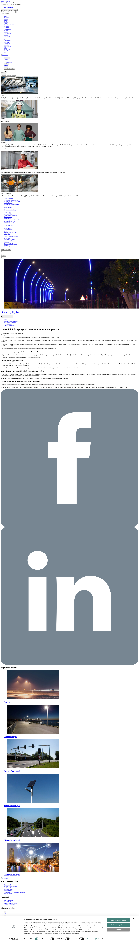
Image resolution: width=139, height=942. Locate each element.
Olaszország (7, 43)
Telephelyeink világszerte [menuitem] (10, 244)
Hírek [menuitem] (5, 231)
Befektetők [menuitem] (6, 65)
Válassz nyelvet (5, 13)
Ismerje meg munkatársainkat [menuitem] (11, 220)
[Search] (16, 12)
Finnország (6, 27)
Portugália (6, 45)
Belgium (6, 20)
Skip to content (5, 1)
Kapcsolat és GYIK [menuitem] (9, 222)
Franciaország (7, 29)
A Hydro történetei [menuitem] (8, 246)
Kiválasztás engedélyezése (118, 925)
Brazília (6, 22)
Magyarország (7, 37)
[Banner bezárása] (133, 918)
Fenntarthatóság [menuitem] (8, 62)
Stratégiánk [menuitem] (7, 242)
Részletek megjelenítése (94, 939)
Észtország (6, 26)
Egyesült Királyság (9, 24)
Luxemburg (7, 36)
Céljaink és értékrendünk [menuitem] (10, 241)
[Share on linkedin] (69, 664)
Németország (7, 40)
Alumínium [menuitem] (7, 57)
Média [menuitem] (6, 67)
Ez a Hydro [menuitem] (7, 238)
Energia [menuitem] (6, 59)
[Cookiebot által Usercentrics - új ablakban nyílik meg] (14, 939)
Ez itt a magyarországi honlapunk (9, 10)
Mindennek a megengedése (118, 920)
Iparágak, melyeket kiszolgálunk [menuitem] (12, 201)
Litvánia (6, 35)
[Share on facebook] (69, 526)
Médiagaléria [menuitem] (7, 234)
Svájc (5, 48)
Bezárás (3, 255)
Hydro (10, 312)
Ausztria (6, 19)
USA (5, 52)
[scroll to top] (1, 257)
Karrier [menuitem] (7, 212)
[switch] (52, 939)
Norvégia (6, 42)
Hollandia (6, 30)
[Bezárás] (3, 72)
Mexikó (6, 39)
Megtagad (118, 929)
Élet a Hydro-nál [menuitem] (8, 217)
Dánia (5, 23)
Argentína (6, 17)
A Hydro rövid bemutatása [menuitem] (10, 232)
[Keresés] (1, 72)
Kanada (6, 32)
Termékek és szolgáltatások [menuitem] (11, 200)
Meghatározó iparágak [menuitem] (9, 239)
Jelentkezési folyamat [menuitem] (9, 221)
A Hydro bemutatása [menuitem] (9, 68)
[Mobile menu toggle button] (5, 72)
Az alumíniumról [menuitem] (8, 203)
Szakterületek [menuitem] (7, 218)
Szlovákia (6, 50)
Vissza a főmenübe (5, 249)
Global (5, 16)
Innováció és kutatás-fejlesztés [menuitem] (11, 204)
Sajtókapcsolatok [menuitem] (8, 229)
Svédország (7, 49)
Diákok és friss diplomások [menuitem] (11, 215)
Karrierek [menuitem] (7, 63)
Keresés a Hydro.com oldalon (8, 3)
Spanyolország (7, 46)
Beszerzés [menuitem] (6, 245)
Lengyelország (7, 33)
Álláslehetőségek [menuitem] (8, 214)
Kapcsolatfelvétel (8, 7)
